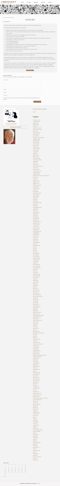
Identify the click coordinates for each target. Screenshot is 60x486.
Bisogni (34, 123)
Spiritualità (35, 277)
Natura (34, 269)
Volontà (34, 197)
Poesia (34, 263)
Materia (34, 455)
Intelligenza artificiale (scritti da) (39, 398)
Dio (33, 417)
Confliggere (35, 139)
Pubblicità (35, 428)
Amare (34, 177)
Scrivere (34, 415)
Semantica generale (37, 429)
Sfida (34, 371)
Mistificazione (36, 274)
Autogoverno (35, 258)
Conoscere (35, 121)
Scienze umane (36, 431)
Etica (34, 126)
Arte (34, 247)
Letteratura (35, 259)
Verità (34, 162)
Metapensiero (36, 366)
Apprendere (35, 212)
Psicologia (35, 140)
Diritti (34, 426)
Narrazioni (35, 377)
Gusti (34, 448)
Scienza (34, 237)
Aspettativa (35, 396)
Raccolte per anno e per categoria (40, 109)
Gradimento (35, 342)
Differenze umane (36, 166)
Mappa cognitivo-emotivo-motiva (40, 175)
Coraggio (35, 361)
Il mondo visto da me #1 (8, 2)
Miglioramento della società (38, 355)
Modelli (34, 309)
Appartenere (35, 132)
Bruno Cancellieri (36, 399)
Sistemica (35, 147)
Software (35, 409)
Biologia (34, 406)
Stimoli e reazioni (36, 320)
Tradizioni (35, 345)
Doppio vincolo (36, 312)
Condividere (35, 172)
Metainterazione (36, 394)
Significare (35, 434)
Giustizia (34, 318)
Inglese (34, 440)
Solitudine (35, 229)
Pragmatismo (35, 350)
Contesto (35, 460)
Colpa (34, 278)
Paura (34, 178)
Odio (34, 329)
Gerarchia (35, 196)
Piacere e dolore (36, 129)
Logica (34, 190)
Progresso (35, 307)
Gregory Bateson (36, 356)
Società (34, 164)
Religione (35, 124)
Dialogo (34, 310)
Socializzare (35, 353)
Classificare (35, 425)
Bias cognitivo (36, 267)
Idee (34, 250)
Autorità (34, 383)
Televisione (35, 386)
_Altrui (34, 167)
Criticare (34, 226)
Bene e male (35, 275)
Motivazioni (35, 158)
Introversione (35, 339)
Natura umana (36, 128)
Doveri (34, 458)
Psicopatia (35, 220)
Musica (34, 288)
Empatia (34, 261)
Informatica (35, 380)
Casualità (35, 209)
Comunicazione (36, 159)
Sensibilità (35, 437)
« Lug (5, 476)
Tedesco (34, 420)
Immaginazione (36, 231)
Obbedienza (35, 313)
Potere (34, 204)
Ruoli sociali (35, 266)
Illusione (34, 239)
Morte (34, 244)
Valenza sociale (36, 294)
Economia (35, 321)
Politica (34, 156)
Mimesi (34, 407)
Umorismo (35, 236)
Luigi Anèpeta (35, 372)
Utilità (34, 385)
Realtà (34, 336)
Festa (34, 337)
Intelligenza (35, 174)
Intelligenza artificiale (37, 315)
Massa (34, 410)
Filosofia (34, 135)
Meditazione (35, 331)
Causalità (35, 186)
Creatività (35, 255)
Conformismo (36, 185)
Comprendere (36, 193)
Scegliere (35, 180)
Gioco (34, 248)
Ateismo (34, 364)
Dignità (34, 444)
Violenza (34, 280)
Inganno (34, 240)
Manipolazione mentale (37, 332)
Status (34, 210)
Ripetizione (35, 447)
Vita (34, 153)
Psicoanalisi (35, 363)
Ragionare (35, 182)
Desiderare (35, 223)
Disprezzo (35, 291)
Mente (34, 131)
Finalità (34, 325)
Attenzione (35, 293)
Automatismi (35, 228)
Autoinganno (35, 264)
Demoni (34, 302)
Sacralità (34, 299)
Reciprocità (35, 379)
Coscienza (35, 143)
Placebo (34, 401)
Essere (34, 326)
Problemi (35, 301)
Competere (35, 148)
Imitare (34, 205)
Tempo (34, 251)
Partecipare (35, 374)
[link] (54, 2)
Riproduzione (35, 450)
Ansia (34, 433)
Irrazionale (35, 388)
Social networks (36, 393)
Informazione (35, 245)
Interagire (35, 120)
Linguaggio (35, 232)
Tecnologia (35, 347)
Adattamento (35, 369)
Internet (34, 402)
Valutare (34, 145)
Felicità (34, 161)
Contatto (38, 483)
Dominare (35, 328)
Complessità (35, 242)
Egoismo (34, 375)
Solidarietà (35, 352)
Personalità (35, 358)
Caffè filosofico (36, 221)
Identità (34, 191)
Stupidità (35, 213)
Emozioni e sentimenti (37, 137)
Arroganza (35, 218)
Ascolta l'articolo (29, 70)
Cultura (34, 215)
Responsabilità (36, 317)
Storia (34, 340)
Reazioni (34, 436)
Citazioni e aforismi (37, 344)
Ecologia (34, 272)
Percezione (35, 256)
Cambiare (35, 169)
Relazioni (35, 155)
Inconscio (35, 134)
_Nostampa (35, 194)
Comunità (35, 234)
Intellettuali (35, 412)
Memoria (35, 304)
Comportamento (36, 202)
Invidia (34, 418)
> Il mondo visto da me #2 (15, 127)
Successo (35, 348)
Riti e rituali (35, 253)
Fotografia (35, 391)
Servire (34, 423)
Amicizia (34, 323)
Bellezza (34, 201)
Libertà (12, 17)
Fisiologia (35, 453)
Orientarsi (35, 413)
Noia (34, 452)
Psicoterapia (35, 224)
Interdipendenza (36, 207)
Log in (34, 111)
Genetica (34, 285)
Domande (35, 217)
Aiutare (34, 359)
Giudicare (35, 142)
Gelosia (34, 445)
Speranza (35, 382)
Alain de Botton (36, 442)
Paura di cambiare (36, 296)
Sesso (34, 286)
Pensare (34, 150)
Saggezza (35, 183)
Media (34, 283)
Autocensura (35, 290)
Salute (34, 439)
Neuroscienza (35, 404)
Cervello (34, 298)
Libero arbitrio (7, 17)
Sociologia (35, 421)
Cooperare (35, 188)
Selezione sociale (36, 456)
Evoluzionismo (36, 305)
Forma (34, 334)
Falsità (34, 199)
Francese (35, 282)
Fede (34, 390)
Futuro (34, 271)
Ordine (34, 367)
